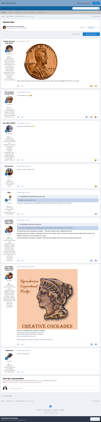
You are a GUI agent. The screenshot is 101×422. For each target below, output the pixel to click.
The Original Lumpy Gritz (9, 93)
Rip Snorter (9, 166)
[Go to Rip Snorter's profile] (9, 171)
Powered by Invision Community (50, 413)
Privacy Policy (47, 410)
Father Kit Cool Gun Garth (16, 26)
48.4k (9, 137)
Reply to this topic (91, 34)
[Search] (98, 8)
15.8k (10, 56)
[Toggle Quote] (19, 196)
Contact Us (55, 410)
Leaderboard (41, 12)
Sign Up (96, 3)
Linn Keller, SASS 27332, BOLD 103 (9, 221)
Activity (11, 8)
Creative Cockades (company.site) (26, 336)
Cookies (62, 410)
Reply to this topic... (16, 388)
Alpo (9, 192)
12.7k (10, 180)
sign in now (39, 380)
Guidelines (17, 12)
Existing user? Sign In (83, 3)
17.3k (10, 364)
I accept (95, 419)
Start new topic (76, 34)
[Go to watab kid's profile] (9, 356)
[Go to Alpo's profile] (9, 198)
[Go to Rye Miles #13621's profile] (9, 128)
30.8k (10, 107)
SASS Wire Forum (8, 3)
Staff (24, 12)
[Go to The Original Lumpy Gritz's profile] (9, 99)
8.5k (10, 237)
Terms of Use (22, 420)
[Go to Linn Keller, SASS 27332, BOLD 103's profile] (9, 229)
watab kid (9, 350)
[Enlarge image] (40, 61)
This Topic (92, 8)
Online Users (31, 12)
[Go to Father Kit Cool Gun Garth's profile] (4, 27)
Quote (22, 86)
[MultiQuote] (18, 86)
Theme (39, 410)
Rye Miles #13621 (9, 123)
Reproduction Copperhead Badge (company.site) (30, 332)
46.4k (9, 206)
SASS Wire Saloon (23, 28)
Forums (3, 12)
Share (83, 27)
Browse (5, 8)
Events (10, 12)
